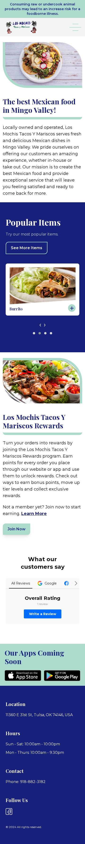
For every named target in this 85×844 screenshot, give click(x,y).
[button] (34, 333)
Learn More (34, 513)
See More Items (26, 248)
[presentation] (40, 324)
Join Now (17, 529)
